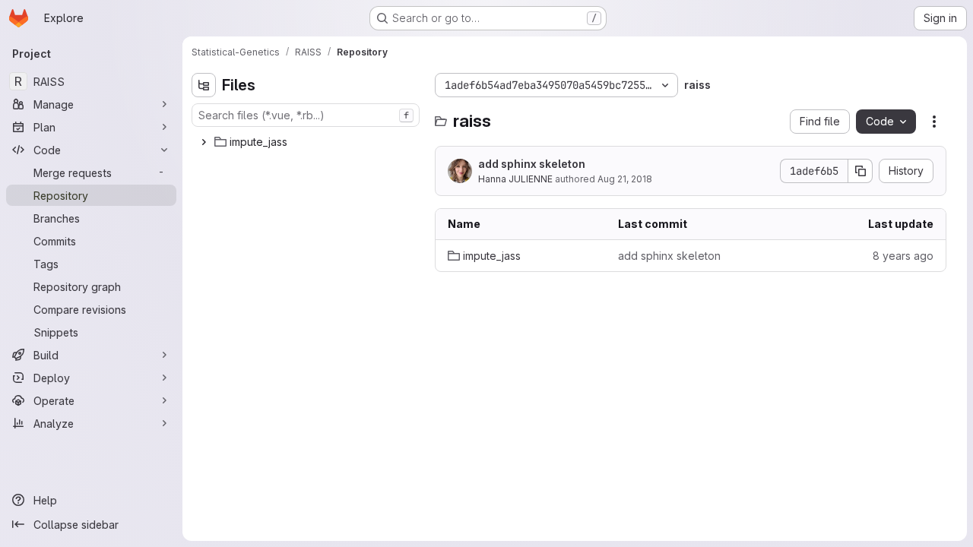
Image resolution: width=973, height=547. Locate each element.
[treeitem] (307, 142)
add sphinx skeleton (531, 163)
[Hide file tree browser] (204, 85)
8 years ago (903, 255)
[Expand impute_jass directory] (204, 142)
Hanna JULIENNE (515, 179)
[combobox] (306, 115)
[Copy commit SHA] (860, 171)
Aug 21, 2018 (624, 179)
